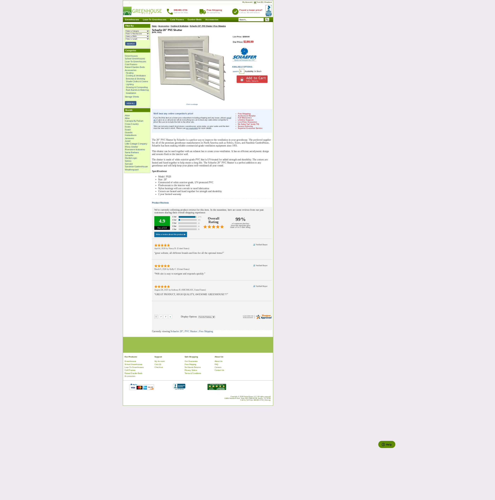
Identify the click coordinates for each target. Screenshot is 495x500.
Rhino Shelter (131, 147)
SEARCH (131, 44)
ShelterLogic (131, 158)
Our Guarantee (191, 361)
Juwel (128, 141)
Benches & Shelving (135, 79)
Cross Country (131, 124)
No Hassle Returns (193, 367)
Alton (127, 115)
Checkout (268, 2)
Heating (129, 73)
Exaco (128, 129)
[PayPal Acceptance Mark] (141, 389)
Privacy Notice (191, 370)
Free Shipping (190, 364)
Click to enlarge (192, 104)
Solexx (128, 161)
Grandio (129, 132)
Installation (131, 93)
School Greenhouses (135, 58)
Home (154, 26)
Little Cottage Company (136, 144)
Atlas (127, 118)
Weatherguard (131, 169)
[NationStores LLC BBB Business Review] (179, 389)
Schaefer (129, 155)
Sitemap (268, 400)
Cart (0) (260, 2)
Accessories (211, 19)
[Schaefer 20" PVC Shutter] (192, 102)
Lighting (130, 84)
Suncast (129, 164)
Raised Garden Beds (135, 67)
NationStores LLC (250, 396)
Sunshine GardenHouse (136, 167)
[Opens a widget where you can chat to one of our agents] (386, 445)
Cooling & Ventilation (136, 76)
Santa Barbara (132, 152)
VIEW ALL (130, 103)
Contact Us (219, 370)
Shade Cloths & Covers (137, 81)
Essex (128, 127)
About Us (219, 361)
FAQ (216, 364)
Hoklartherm (131, 135)
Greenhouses (132, 19)
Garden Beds (194, 19)
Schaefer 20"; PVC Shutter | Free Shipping (208, 26)
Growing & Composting (137, 87)
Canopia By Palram (134, 121)
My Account (247, 2)
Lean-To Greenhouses (154, 19)
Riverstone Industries (135, 149)
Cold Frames (177, 19)
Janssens (129, 138)
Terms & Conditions (193, 373)
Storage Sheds (132, 97)
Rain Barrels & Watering (137, 90)
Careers (218, 367)
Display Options (189, 316)
